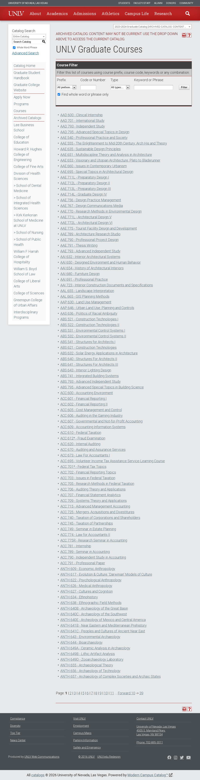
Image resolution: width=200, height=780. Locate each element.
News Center (18, 740)
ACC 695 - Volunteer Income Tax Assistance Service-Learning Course (112, 461)
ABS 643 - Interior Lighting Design (85, 370)
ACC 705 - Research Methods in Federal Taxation (97, 484)
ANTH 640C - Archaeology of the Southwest (93, 614)
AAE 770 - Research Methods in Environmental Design (101, 211)
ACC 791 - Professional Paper (82, 563)
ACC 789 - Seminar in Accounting (85, 552)
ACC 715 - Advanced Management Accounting (95, 506)
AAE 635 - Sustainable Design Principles (90, 149)
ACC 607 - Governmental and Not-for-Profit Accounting (101, 421)
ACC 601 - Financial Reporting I (83, 398)
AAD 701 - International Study (82, 121)
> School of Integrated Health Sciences (27, 203)
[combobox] (152, 26)
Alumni (158, 3)
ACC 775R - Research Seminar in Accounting (93, 540)
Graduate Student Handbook (27, 75)
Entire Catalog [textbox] (21, 36)
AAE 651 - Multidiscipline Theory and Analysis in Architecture (106, 155)
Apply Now (22, 97)
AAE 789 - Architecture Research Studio (90, 234)
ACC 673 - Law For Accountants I (85, 455)
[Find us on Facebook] (169, 757)
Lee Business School (24, 127)
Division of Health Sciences (27, 176)
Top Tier (15, 733)
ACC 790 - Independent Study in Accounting (93, 557)
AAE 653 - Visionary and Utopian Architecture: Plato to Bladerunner (110, 160)
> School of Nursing (28, 232)
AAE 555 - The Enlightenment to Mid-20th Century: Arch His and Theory (113, 143)
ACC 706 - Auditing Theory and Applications (93, 489)
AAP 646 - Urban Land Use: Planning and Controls (97, 308)
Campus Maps (82, 733)
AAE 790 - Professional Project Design (89, 240)
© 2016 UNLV (86, 756)
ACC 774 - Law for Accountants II (85, 535)
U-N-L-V (16, 13)
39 (141, 693)
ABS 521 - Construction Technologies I (89, 319)
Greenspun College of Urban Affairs (28, 302)
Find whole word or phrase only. (85, 94)
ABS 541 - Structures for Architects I (87, 342)
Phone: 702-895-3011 (150, 742)
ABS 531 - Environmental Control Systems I (92, 330)
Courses (20, 111)
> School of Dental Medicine (27, 188)
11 (112, 693)
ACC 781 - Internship (75, 546)
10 (106, 693)
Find (188, 13)
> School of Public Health (27, 242)
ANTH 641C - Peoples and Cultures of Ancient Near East (102, 631)
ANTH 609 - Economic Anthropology (87, 569)
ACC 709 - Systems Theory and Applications (93, 501)
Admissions (84, 13)
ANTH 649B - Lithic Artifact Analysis (87, 654)
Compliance (17, 718)
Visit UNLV (79, 718)
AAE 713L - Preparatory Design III (85, 189)
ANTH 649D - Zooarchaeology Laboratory (91, 659)
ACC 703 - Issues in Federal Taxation (87, 478)
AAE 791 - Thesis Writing (78, 245)
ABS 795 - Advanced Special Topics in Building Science (102, 387)
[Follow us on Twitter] (175, 757)
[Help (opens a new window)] (189, 35)
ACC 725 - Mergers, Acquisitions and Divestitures (97, 512)
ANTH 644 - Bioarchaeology (81, 642)
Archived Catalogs (27, 118)
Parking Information (85, 740)
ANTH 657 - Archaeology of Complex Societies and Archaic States (110, 676)
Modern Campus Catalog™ (148, 775)
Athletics (110, 13)
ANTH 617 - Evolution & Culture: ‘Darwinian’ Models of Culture (106, 574)
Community (186, 3)
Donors (171, 3)
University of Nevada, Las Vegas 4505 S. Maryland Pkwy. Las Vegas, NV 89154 (156, 730)
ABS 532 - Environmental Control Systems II (93, 336)
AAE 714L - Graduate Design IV (83, 194)
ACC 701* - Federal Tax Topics (83, 467)
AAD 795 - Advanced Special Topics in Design (94, 132)
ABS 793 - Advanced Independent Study (90, 381)
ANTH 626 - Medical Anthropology (86, 586)
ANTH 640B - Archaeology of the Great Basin (94, 608)
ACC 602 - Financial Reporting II (84, 404)
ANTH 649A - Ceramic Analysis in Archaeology (95, 648)
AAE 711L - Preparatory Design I (84, 177)
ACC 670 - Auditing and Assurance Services (93, 450)
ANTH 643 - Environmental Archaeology (90, 637)
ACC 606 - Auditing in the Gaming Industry (91, 415)
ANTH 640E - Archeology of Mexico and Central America (103, 620)
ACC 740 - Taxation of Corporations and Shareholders (100, 518)
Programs (21, 104)
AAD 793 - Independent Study (82, 126)
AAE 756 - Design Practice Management (90, 200)
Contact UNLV (145, 718)
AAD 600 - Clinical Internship (81, 115)
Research (163, 13)
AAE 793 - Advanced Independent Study (90, 251)
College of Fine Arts (28, 166)
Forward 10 (126, 693)
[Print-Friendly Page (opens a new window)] (184, 35)
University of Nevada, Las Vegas (28, 3)
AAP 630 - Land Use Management (85, 302)
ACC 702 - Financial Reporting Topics (88, 472)
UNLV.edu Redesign (109, 756)
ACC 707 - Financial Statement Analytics (90, 495)
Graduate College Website (27, 87)
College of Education (21, 139)
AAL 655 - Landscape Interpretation (87, 291)
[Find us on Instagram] (182, 757)
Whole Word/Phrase (27, 47)
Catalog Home (24, 66)
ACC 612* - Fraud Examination (82, 438)
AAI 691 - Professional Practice (84, 279)
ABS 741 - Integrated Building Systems (89, 376)
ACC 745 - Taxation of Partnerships (86, 523)
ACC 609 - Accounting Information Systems (93, 427)
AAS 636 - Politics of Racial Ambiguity (88, 313)
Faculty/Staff (142, 3)
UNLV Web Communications (41, 756)
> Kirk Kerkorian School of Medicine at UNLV (28, 220)
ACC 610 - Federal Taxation (80, 432)
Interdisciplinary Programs (26, 314)
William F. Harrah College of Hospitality (26, 256)
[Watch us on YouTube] (188, 757)
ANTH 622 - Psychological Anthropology (90, 580)
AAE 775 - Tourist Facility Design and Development (98, 228)
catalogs (38, 775)
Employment (81, 725)
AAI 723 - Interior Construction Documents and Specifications (106, 285)
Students (124, 3)
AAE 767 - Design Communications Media (91, 206)
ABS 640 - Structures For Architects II (88, 359)
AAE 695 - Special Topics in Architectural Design (96, 172)
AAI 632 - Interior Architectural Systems (90, 257)
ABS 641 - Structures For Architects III (89, 364)
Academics (57, 13)
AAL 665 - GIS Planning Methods (84, 296)
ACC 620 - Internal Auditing (80, 444)
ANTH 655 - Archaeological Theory (86, 665)
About (35, 13)
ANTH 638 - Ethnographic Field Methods (90, 603)
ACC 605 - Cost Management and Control (91, 410)
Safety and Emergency (87, 747)
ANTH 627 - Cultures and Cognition (86, 591)
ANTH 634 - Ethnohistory (79, 597)
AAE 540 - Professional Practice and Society (94, 138)
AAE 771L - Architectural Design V (86, 217)
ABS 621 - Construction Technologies (88, 347)
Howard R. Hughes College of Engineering (28, 154)
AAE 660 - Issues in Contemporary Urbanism (93, 166)
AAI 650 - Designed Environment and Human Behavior (100, 262)
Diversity (15, 725)
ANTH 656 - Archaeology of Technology (90, 671)
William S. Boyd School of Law (25, 271)
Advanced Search (25, 53)
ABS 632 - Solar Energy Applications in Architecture (99, 353)
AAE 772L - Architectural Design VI (86, 223)
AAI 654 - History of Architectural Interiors (92, 268)
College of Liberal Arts (27, 283)
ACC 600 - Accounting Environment (86, 393)
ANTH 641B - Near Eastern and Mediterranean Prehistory (103, 625)
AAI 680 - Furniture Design (80, 274)
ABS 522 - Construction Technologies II (89, 325)
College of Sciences (29, 293)
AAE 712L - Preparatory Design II (85, 183)
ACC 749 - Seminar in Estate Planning (88, 529)
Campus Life (137, 13)
